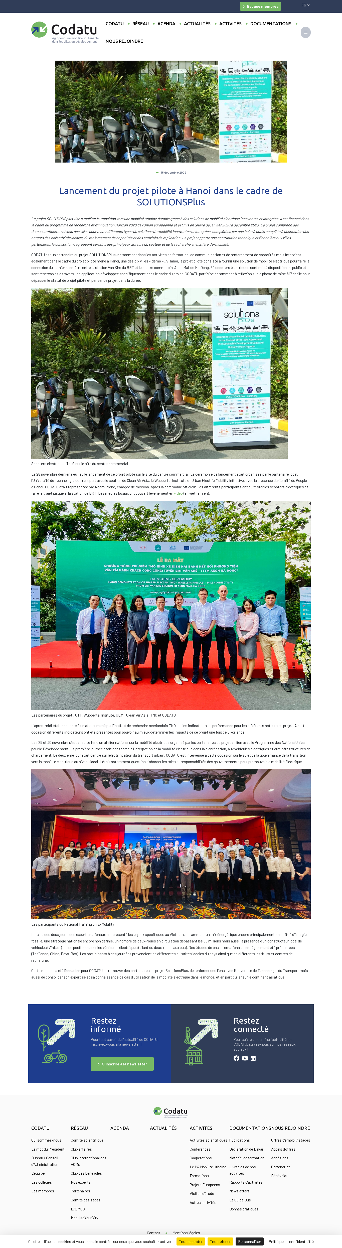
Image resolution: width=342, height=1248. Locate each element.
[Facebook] (236, 1059)
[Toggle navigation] (306, 32)
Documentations (270, 23)
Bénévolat (279, 1175)
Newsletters (239, 1191)
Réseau (140, 23)
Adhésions (279, 1158)
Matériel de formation (246, 1158)
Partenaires (80, 1191)
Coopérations (201, 1158)
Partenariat (280, 1167)
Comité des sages (85, 1200)
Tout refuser (220, 1241)
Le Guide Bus (240, 1200)
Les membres (42, 1191)
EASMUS (78, 1209)
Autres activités (203, 1202)
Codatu (115, 23)
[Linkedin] (253, 1059)
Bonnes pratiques (243, 1209)
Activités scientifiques (208, 1140)
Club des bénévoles (86, 1173)
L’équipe (38, 1173)
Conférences (200, 1149)
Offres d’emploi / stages (290, 1140)
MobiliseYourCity (84, 1217)
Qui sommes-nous (46, 1140)
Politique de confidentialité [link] (291, 1241)
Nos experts (81, 1182)
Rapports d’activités (246, 1182)
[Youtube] (245, 1059)
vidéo (179, 493)
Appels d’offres (283, 1149)
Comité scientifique (87, 1140)
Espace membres (262, 6)
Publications (239, 1140)
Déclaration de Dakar (246, 1149)
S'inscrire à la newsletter (124, 1064)
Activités (230, 23)
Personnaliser (249, 1241)
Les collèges (41, 1182)
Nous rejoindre (124, 41)
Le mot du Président (48, 1149)
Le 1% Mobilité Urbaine (208, 1167)
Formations (199, 1175)
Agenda (166, 23)
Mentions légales (186, 1232)
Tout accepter (191, 1241)
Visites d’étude (202, 1193)
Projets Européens (205, 1184)
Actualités (197, 23)
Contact (153, 1232)
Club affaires (81, 1149)
